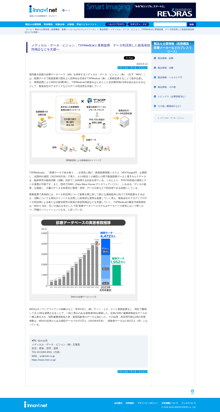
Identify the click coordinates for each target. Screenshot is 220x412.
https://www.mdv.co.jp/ (44, 359)
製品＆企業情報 (33, 24)
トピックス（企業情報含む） (172, 96)
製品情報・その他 (167, 87)
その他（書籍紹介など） (170, 106)
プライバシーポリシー (148, 403)
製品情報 (104, 29)
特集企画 (60, 24)
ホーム (67, 10)
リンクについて (189, 403)
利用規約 (130, 403)
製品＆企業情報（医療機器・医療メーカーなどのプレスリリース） (66, 29)
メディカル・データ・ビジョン (172, 118)
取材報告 (48, 24)
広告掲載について (170, 403)
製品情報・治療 (165, 67)
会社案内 (118, 403)
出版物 (70, 24)
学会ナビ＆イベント (87, 24)
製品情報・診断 (165, 58)
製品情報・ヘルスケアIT (170, 77)
